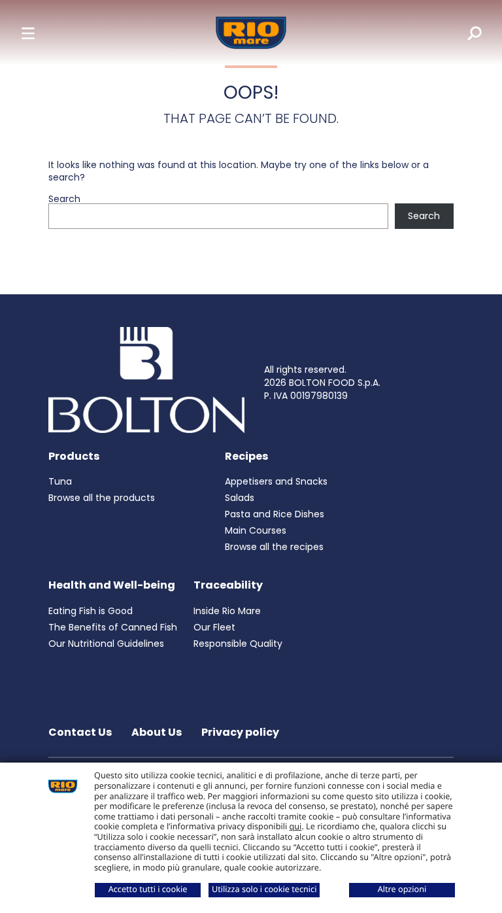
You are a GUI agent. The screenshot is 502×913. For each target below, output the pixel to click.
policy (262, 732)
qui (296, 826)
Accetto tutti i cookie (148, 889)
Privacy (223, 732)
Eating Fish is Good (90, 610)
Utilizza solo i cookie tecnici (264, 889)
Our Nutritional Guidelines (106, 643)
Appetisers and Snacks (276, 481)
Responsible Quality (237, 643)
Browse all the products (101, 497)
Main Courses (255, 530)
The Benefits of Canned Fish (112, 627)
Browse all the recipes (274, 546)
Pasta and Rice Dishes (274, 514)
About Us (156, 732)
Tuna (60, 481)
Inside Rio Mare (227, 610)
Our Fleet (214, 627)
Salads (239, 497)
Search (64, 198)
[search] (465, 32)
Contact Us (80, 732)
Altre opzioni (402, 889)
